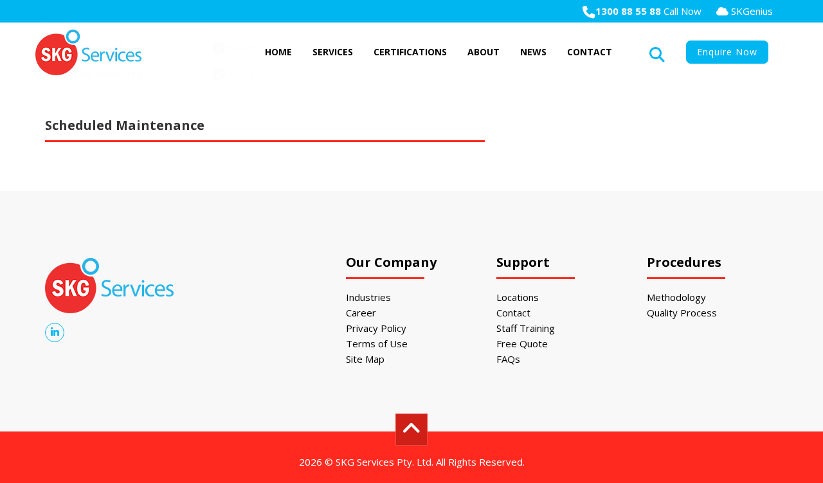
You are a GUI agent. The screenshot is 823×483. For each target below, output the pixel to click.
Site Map (365, 358)
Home (278, 52)
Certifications (410, 52)
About (483, 52)
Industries (368, 297)
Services (332, 52)
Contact (589, 52)
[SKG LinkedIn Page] (54, 331)
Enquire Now (727, 52)
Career (361, 312)
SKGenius (750, 11)
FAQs (508, 358)
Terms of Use (377, 343)
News (533, 52)
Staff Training (525, 328)
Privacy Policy (376, 328)
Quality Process (682, 312)
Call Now (648, 11)
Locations (517, 297)
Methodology (676, 297)
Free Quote (522, 343)
